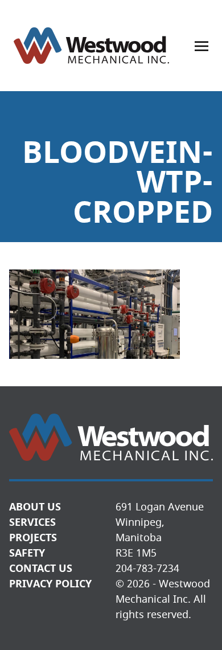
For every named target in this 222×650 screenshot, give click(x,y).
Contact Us (40, 568)
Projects (33, 537)
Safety (27, 553)
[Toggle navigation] (201, 45)
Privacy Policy (50, 584)
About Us (35, 507)
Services (32, 522)
